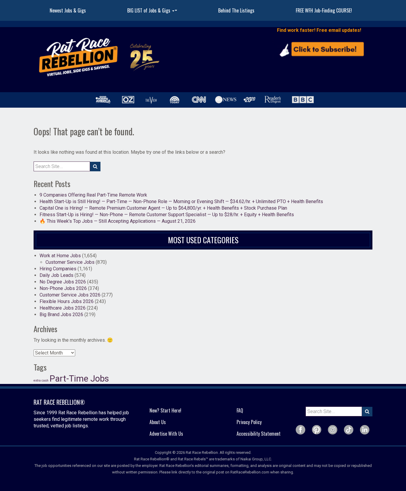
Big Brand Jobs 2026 (61, 314)
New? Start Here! (165, 410)
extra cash (41, 380)
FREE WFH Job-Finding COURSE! (324, 10)
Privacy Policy (249, 422)
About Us (158, 422)
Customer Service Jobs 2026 (70, 295)
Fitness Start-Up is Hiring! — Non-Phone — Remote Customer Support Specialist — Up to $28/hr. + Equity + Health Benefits (167, 214)
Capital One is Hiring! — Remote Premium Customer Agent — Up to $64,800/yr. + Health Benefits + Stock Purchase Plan (163, 208)
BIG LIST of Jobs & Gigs (153, 12)
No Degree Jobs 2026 (63, 282)
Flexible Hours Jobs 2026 (67, 301)
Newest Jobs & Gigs (68, 10)
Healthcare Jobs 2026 (63, 308)
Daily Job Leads (56, 275)
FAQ (240, 410)
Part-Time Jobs (79, 379)
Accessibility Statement (259, 433)
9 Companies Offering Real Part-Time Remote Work (93, 195)
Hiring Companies (58, 269)
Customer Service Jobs (70, 262)
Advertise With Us (166, 433)
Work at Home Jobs (60, 255)
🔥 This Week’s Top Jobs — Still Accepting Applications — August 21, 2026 (118, 221)
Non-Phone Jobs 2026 (63, 288)
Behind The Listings (236, 10)
